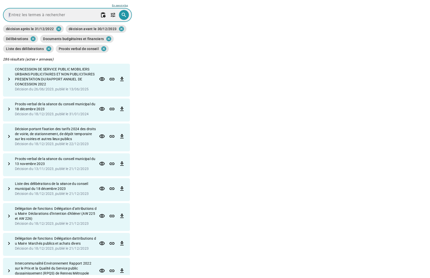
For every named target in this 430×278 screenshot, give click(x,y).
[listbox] (67, 39)
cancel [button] (59, 29)
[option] (28, 29)
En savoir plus (120, 5)
